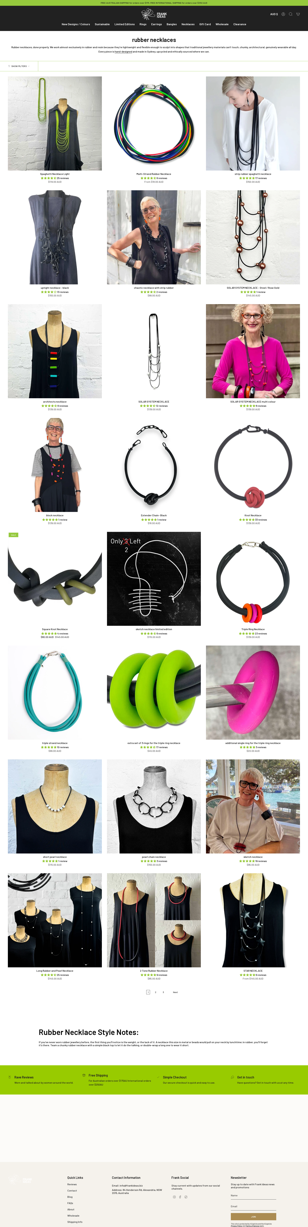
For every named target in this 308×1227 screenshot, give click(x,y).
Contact (72, 1190)
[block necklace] (55, 465)
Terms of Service (252, 1226)
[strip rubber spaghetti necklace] (253, 123)
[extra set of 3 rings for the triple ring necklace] (154, 693)
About (70, 1209)
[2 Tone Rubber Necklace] (154, 920)
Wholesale (73, 1215)
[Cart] (298, 14)
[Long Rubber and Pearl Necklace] (55, 920)
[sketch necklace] (253, 806)
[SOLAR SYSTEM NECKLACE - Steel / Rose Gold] (253, 237)
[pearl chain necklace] (154, 806)
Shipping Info (74, 1221)
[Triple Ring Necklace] (253, 579)
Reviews (72, 1184)
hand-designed (123, 51)
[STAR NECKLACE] (253, 920)
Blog (70, 1196)
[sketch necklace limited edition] (154, 579)
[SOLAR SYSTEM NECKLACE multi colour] (253, 351)
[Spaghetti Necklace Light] (55, 123)
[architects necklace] (55, 351)
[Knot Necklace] (253, 465)
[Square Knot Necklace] (55, 579)
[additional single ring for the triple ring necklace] (253, 693)
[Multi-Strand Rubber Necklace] (154, 123)
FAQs (70, 1203)
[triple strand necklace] (55, 693)
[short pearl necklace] (55, 806)
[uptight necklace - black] (55, 237)
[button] (75, 24)
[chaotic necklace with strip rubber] (154, 237)
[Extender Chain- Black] (154, 465)
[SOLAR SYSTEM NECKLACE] (154, 351)
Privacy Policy (236, 1226)
